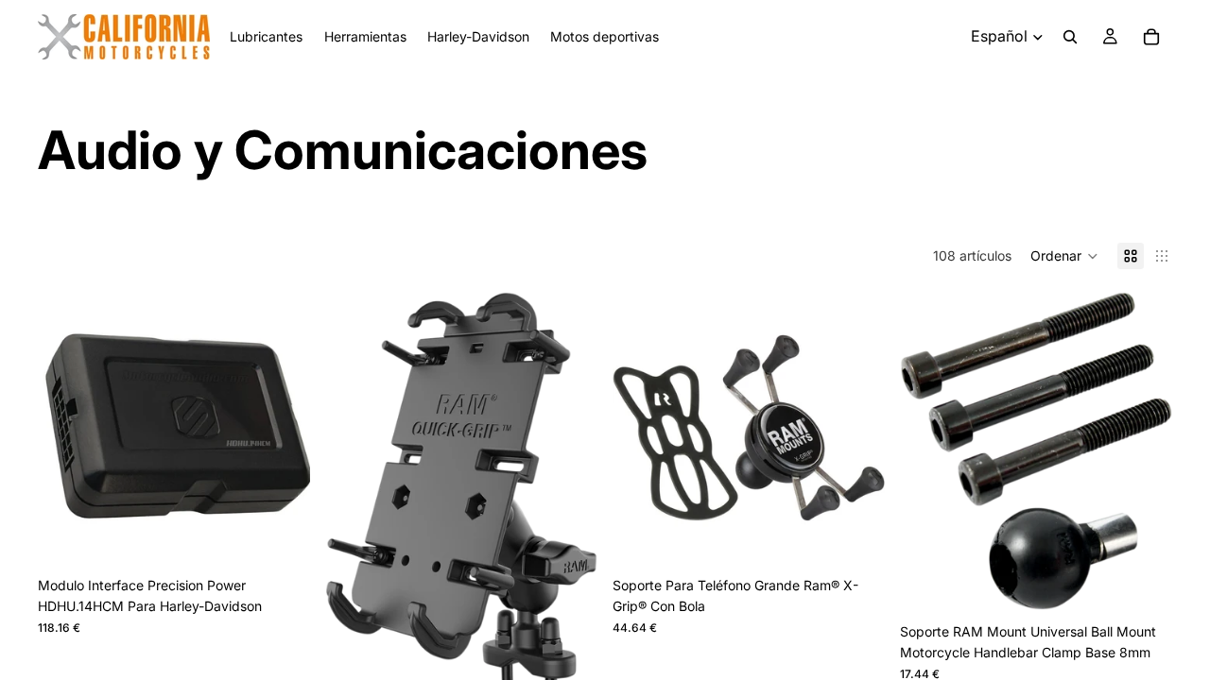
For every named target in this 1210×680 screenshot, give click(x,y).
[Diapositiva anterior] (641, 428)
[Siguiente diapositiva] (856, 428)
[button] (1064, 256)
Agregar (297, 534)
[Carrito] (1151, 37)
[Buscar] (1070, 37)
